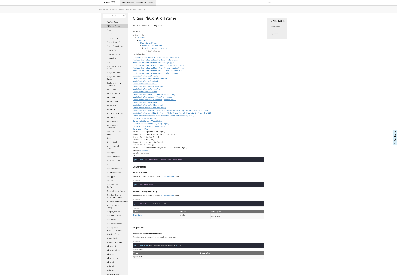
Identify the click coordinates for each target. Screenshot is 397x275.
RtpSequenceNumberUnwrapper (115, 229)
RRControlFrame (114, 173)
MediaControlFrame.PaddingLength (148, 105)
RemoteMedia (112, 121)
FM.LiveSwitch (130, 9)
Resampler (111, 153)
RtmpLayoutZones (114, 212)
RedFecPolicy (112, 105)
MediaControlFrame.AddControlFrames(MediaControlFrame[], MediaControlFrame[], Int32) (172, 113)
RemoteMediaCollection (112, 126)
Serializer (110, 270)
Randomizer (112, 89)
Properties (274, 35)
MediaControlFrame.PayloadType (147, 89)
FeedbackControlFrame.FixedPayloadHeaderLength (155, 60)
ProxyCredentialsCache (114, 78)
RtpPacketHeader (114, 224)
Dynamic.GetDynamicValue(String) (148, 121)
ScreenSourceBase (114, 242)
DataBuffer (138, 215)
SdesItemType (113, 258)
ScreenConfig (112, 238)
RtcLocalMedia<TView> (116, 191)
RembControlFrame (115, 113)
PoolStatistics (112, 38)
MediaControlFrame (148, 43)
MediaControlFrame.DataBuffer (146, 81)
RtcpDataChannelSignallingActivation (115, 196)
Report (109, 138)
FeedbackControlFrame (152, 46)
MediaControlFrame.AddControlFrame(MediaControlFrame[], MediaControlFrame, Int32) (171, 110)
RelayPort (111, 109)
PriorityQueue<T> (114, 42)
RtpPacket (111, 220)
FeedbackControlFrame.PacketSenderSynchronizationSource (159, 65)
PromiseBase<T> (113, 54)
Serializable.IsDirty (141, 129)
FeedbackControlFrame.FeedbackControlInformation (155, 73)
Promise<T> (111, 50)
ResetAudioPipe (113, 157)
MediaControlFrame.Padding (145, 103)
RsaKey (110, 181)
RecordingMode (113, 93)
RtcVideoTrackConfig (113, 206)
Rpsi (108, 165)
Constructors (275, 28)
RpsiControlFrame (114, 169)
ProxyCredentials (114, 73)
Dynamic (142, 40)
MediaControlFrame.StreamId (145, 76)
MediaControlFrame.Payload (145, 92)
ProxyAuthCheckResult (114, 67)
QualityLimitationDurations (114, 84)
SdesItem (110, 254)
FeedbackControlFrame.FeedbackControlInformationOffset (158, 71)
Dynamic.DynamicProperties (145, 118)
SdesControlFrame (114, 250)
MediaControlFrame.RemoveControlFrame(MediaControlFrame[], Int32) (163, 116)
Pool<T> (110, 34)
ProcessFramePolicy (115, 46)
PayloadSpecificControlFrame (157, 48)
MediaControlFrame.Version (145, 84)
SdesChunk (111, 246)
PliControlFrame (141, 9)
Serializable (111, 266)
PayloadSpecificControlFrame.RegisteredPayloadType (156, 57)
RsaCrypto (111, 177)
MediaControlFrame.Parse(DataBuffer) (149, 108)
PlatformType (112, 22)
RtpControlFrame (114, 216)
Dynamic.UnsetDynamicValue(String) (149, 126)
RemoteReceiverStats (114, 133)
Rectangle (111, 97)
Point (109, 30)
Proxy (109, 62)
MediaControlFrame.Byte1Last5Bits (148, 87)
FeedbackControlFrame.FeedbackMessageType (153, 63)
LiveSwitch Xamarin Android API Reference (137, 3)
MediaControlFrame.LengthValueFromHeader (152, 97)
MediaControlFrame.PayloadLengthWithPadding (154, 95)
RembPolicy (112, 117)
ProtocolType (112, 58)
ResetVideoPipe (113, 161)
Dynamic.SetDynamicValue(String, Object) (151, 124)
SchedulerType (113, 234)
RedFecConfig (112, 101)
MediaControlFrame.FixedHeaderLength (150, 79)
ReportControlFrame (113, 147)
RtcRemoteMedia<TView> (117, 201)
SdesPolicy (111, 262)
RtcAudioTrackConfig (113, 186)
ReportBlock (112, 142)
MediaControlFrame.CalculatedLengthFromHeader (154, 100)
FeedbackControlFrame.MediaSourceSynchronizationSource (158, 68)
